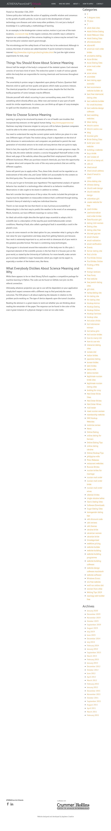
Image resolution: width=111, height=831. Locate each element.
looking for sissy (94, 390)
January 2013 (92, 663)
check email (92, 167)
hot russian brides (94, 334)
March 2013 (92, 656)
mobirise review (93, 425)
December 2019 (93, 614)
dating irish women (95, 223)
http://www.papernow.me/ (62, 122)
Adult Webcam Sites (95, 35)
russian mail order (94, 477)
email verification (94, 244)
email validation (94, 240)
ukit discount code (95, 519)
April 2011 (91, 708)
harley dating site (94, 292)
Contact (99, 4)
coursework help (22, 34)
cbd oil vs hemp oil (95, 160)
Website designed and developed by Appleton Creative (55, 817)
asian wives (92, 73)
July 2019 (91, 631)
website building (94, 550)
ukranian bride (93, 536)
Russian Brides (93, 467)
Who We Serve (64, 4)
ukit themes (92, 526)
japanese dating (93, 359)
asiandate (91, 76)
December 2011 (93, 691)
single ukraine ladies (95, 498)
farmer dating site (94, 251)
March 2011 (92, 711)
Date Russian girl (94, 219)
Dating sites (92, 226)
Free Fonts (91, 275)
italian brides (92, 355)
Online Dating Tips (95, 442)
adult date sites (93, 28)
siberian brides (93, 495)
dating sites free (94, 230)
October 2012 (92, 670)
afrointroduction (94, 42)
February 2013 (93, 659)
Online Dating (93, 432)
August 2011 (92, 705)
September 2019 (94, 624)
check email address (95, 171)
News (89, 428)
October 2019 (92, 621)
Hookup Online (93, 310)
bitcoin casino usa (94, 129)
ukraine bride (92, 529)
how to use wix (93, 341)
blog (89, 132)
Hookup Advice (93, 303)
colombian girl (93, 198)
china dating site (94, 181)
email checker (93, 237)
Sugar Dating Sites (95, 508)
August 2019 (92, 628)
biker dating (92, 122)
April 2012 (91, 677)
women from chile (94, 589)
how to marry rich (94, 338)
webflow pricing (93, 543)
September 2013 (94, 652)
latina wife (91, 369)
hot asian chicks (93, 320)
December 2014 (93, 638)
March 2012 (92, 680)
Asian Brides (92, 59)
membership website (95, 414)
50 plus (90, 21)
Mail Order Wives (94, 404)
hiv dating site (93, 296)
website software (94, 575)
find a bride (92, 254)
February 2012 (93, 684)
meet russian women (95, 411)
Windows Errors (93, 578)
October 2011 (92, 698)
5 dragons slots (93, 17)
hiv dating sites (93, 299)
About (75, 4)
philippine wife (93, 456)
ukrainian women (94, 533)
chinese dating (93, 184)
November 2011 (93, 694)
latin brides (91, 366)
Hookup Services (94, 313)
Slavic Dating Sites (95, 501)
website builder (93, 547)
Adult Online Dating (95, 31)
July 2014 (91, 642)
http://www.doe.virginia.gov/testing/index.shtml (33, 52)
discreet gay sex (93, 233)
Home (53, 4)
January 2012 (92, 687)
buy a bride (91, 153)
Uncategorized (93, 540)
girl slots (90, 289)
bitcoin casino (93, 125)
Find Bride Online (94, 258)
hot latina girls (93, 331)
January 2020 (92, 610)
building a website (95, 150)
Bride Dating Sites (94, 139)
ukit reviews (92, 522)
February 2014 (93, 645)
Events (90, 247)
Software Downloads (95, 505)
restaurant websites (95, 463)
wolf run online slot (95, 585)
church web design (95, 188)
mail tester (91, 407)
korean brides (92, 362)
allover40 (91, 45)
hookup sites (92, 317)
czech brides (92, 209)
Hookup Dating (93, 306)
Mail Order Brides (94, 400)
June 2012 (91, 673)
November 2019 (93, 617)
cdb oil (90, 164)
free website (92, 279)
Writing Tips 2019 (94, 592)
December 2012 (93, 666)
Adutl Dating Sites (94, 38)
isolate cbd (91, 352)
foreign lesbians (93, 272)
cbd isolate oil (93, 157)
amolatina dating (94, 56)
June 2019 (91, 635)
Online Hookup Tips (95, 453)
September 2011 (94, 701)
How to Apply (88, 4)
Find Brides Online (95, 261)
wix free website (94, 582)
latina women (92, 373)
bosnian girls (92, 136)
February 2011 (93, 715)
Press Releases (93, 460)
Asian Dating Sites (94, 63)
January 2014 (92, 649)
